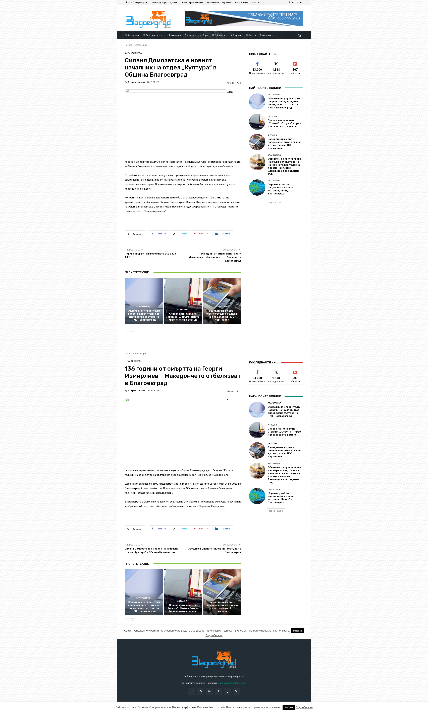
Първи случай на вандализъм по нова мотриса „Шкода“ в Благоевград (281, 189)
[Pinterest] (218, 691)
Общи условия (164, 708)
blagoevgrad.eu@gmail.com (232, 683)
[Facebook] (289, 3)
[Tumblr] (227, 691)
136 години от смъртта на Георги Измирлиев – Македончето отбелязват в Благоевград (215, 257)
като (257, 62)
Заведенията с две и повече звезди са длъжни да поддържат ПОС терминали (222, 315)
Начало (128, 45)
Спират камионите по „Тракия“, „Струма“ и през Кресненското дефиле (182, 316)
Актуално (182, 310)
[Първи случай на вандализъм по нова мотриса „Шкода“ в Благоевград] (257, 187)
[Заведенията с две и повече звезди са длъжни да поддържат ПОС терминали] (222, 301)
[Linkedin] (209, 691)
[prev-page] (127, 329)
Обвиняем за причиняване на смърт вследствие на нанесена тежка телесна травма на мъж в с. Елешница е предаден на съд (284, 166)
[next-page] (132, 329)
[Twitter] (297, 3)
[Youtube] (301, 3)
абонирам (295, 62)
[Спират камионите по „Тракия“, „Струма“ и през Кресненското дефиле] (183, 301)
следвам (276, 62)
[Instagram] (293, 3)
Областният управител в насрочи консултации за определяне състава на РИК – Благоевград (144, 315)
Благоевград (140, 45)
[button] (299, 35)
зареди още (275, 202)
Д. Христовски (136, 82)
